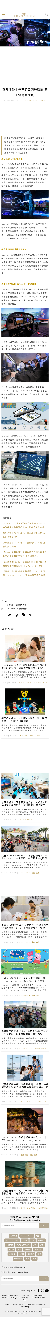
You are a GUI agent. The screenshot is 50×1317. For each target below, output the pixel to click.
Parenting (24, 1297)
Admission (39, 682)
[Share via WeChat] (42, 41)
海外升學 (12, 1254)
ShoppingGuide (12, 1240)
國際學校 (38, 1249)
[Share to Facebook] (27, 41)
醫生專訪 (41, 1240)
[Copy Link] (46, 41)
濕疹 (39, 1254)
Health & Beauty (29, 1102)
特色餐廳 (24, 1155)
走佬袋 (24, 1240)
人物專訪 (10, 1245)
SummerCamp (26, 1236)
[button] (3, 15)
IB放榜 (21, 1254)
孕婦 (19, 1249)
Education (29, 100)
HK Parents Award (38, 1297)
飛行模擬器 (7, 605)
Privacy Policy (18, 1304)
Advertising (25, 1306)
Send (44, 1225)
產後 (34, 1245)
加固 (37, 1236)
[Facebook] (38, 1290)
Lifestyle (25, 873)
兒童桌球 (14, 1236)
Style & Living (28, 1208)
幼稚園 (11, 1249)
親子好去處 (18, 1258)
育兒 (32, 1240)
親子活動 (35, 873)
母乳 (27, 1258)
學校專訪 (31, 1254)
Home (4, 1295)
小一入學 (28, 1249)
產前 (41, 1245)
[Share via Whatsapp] (36, 41)
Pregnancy (14, 1295)
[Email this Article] (32, 41)
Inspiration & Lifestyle (33, 736)
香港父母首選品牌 (23, 1245)
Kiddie (25, 1300)
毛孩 (34, 1258)
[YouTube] (47, 1290)
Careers (6, 1304)
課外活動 (23, 609)
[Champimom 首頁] (22, 16)
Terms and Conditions (35, 1304)
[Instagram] (42, 1290)
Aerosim (11, 609)
